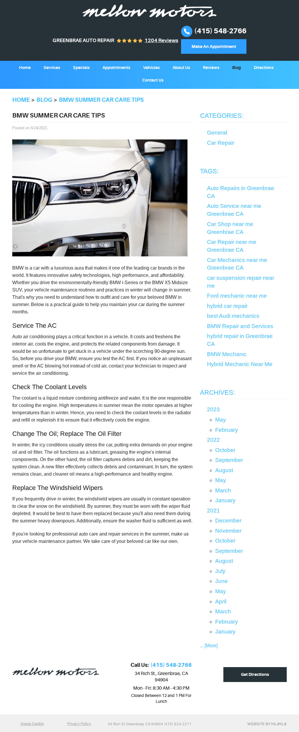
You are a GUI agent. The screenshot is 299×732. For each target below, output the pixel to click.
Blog (236, 67)
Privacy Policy (79, 723)
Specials (81, 67)
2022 (213, 440)
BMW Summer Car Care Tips (101, 99)
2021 (213, 510)
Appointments (116, 67)
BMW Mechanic (227, 354)
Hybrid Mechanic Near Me (239, 364)
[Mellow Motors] (149, 10)
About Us (181, 67)
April (220, 601)
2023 (213, 409)
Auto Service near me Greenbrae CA (234, 210)
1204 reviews (161, 40)
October (225, 450)
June (221, 581)
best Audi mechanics (233, 316)
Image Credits (32, 723)
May (220, 420)
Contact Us (153, 80)
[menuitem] (25, 67)
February (226, 430)
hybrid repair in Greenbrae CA (240, 340)
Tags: (209, 171)
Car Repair (220, 143)
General (217, 133)
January (225, 500)
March (223, 490)
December (228, 520)
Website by (267, 723)
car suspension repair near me (240, 282)
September (229, 460)
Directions (264, 67)
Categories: (222, 115)
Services (52, 67)
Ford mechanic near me (237, 296)
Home (25, 67)
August (224, 470)
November (228, 531)
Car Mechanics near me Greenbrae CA (237, 264)
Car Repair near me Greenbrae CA (231, 246)
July (220, 571)
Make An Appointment (214, 46)
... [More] (209, 645)
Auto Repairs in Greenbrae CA (240, 192)
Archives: (217, 392)
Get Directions (255, 674)
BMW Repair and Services (240, 326)
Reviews (211, 67)
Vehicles (151, 67)
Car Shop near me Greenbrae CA (230, 228)
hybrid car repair (227, 306)
